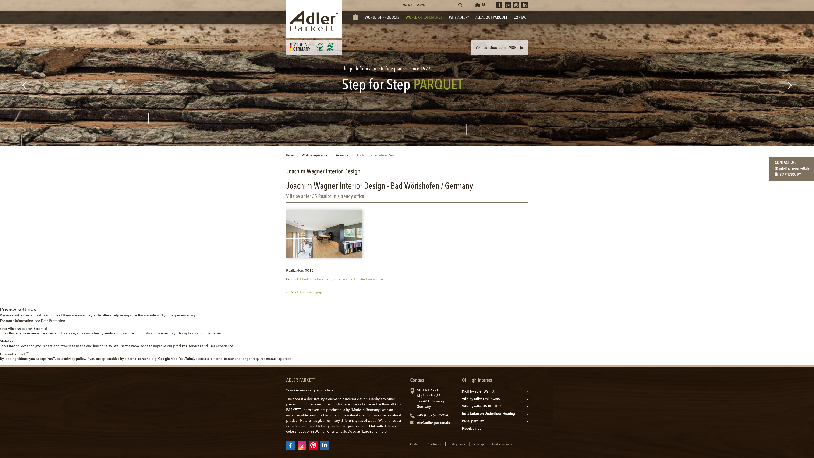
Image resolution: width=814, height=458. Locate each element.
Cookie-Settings (502, 444)
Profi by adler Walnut (478, 391)
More (513, 48)
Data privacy (457, 444)
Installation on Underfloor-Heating (488, 414)
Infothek (407, 5)
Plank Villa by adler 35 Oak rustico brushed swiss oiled (342, 279)
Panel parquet (473, 421)
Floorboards (471, 428)
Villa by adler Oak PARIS (481, 399)
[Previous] (23, 85)
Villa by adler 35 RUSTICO (482, 406)
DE (483, 5)
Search (420, 5)
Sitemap (478, 444)
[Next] (790, 85)
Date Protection (53, 321)
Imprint (195, 315)
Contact (415, 444)
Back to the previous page (306, 292)
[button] (4, 329)
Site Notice (434, 444)
